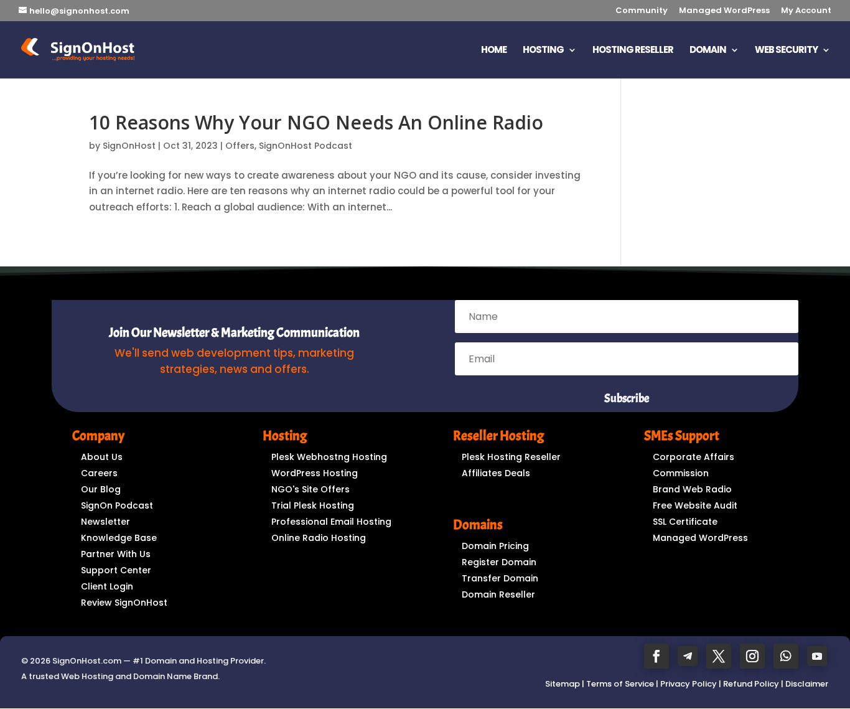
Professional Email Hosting (331, 521)
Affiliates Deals (496, 473)
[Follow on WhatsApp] (785, 656)
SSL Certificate (685, 521)
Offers (240, 145)
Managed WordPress (724, 11)
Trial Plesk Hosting (312, 505)
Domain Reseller (498, 594)
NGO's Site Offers (310, 489)
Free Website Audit (695, 505)
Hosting (543, 50)
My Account (806, 11)
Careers (99, 473)
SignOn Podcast (117, 505)
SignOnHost (129, 145)
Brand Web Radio (692, 489)
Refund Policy (751, 684)
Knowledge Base (119, 538)
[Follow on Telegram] (688, 656)
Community (641, 11)
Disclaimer (806, 684)
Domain (707, 50)
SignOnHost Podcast (305, 145)
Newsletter (105, 521)
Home (494, 50)
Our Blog (101, 489)
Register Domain (499, 562)
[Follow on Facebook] (656, 656)
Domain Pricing (495, 546)
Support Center (116, 570)
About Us (102, 457)
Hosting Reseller (632, 50)
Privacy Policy (688, 684)
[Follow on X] (718, 656)
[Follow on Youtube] (817, 656)
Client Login (107, 586)
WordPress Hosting (314, 473)
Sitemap (562, 684)
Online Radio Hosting (318, 538)
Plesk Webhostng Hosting (329, 457)
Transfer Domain (500, 578)
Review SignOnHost (124, 602)
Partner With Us (116, 554)
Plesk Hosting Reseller (511, 457)
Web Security (786, 50)
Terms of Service (620, 684)
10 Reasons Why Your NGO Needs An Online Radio (316, 122)
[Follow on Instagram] (752, 656)
